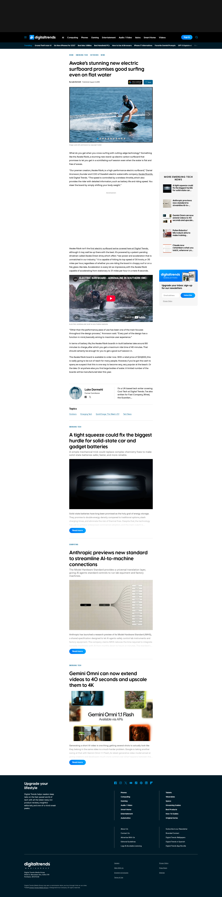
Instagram (120, 783)
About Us (124, 829)
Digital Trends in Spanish (175, 841)
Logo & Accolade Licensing (131, 846)
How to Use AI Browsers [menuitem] (122, 45)
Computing (125, 797)
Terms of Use (118, 877)
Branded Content (172, 833)
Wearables (170, 797)
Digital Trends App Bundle (176, 846)
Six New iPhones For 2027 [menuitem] (64, 45)
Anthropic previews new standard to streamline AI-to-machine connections (183, 204)
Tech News (127, 414)
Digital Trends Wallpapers (175, 837)
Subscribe (188, 295)
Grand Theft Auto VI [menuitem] (43, 45)
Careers (116, 863)
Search (196, 37)
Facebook (115, 783)
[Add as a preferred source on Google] (135, 82)
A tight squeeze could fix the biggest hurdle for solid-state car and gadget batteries (183, 189)
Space (168, 801)
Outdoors (73, 414)
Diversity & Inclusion (121, 873)
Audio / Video (126, 805)
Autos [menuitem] (138, 37)
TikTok (136, 783)
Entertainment (127, 814)
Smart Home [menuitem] (150, 37)
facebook (86, 397)
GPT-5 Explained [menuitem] (185, 45)
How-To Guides (172, 814)
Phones (124, 792)
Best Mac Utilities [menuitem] (85, 45)
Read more (77, 530)
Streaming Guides (173, 805)
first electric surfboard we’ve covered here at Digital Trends (119, 248)
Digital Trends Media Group (38, 888)
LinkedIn (146, 783)
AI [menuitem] (63, 37)
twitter (90, 397)
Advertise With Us (128, 837)
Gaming (124, 801)
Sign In (187, 37)
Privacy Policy (167, 301)
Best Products (171, 809)
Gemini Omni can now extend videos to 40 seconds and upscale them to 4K (183, 219)
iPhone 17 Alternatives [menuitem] (143, 45)
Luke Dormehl (76, 82)
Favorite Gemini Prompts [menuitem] (165, 45)
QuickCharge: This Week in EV (107, 414)
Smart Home (126, 809)
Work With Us (118, 868)
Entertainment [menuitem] (109, 37)
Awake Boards (145, 174)
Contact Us (125, 833)
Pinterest (141, 783)
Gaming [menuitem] (95, 37)
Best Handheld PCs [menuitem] (102, 45)
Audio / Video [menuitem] (125, 37)
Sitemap (162, 873)
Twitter (125, 783)
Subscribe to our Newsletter (176, 829)
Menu (25, 37)
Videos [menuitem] (162, 37)
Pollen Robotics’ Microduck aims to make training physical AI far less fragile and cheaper (182, 235)
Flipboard (151, 783)
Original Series (172, 818)
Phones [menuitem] (84, 37)
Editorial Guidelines (128, 841)
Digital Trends (38, 41)
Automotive (126, 818)
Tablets (169, 792)
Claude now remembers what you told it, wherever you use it (183, 249)
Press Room (163, 868)
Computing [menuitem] (72, 37)
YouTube (131, 783)
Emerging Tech (86, 414)
